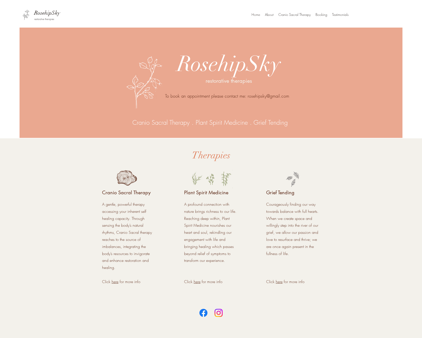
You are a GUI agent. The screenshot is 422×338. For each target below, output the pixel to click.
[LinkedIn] (218, 312)
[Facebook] (203, 312)
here (115, 281)
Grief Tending (270, 122)
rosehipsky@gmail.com (268, 96)
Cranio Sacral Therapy (161, 122)
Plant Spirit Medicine (222, 122)
